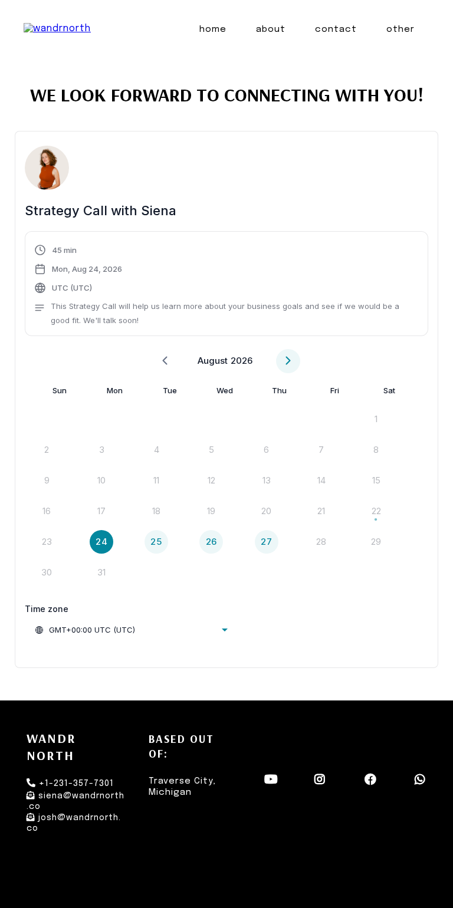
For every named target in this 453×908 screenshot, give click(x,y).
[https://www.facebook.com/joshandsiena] (372, 785)
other (400, 29)
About (270, 29)
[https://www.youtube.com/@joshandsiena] (272, 785)
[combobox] (131, 629)
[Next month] (288, 361)
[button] (226, 285)
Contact (336, 29)
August (213, 360)
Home (212, 29)
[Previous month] (165, 361)
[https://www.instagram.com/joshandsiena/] (321, 785)
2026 (241, 360)
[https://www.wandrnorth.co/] (57, 29)
